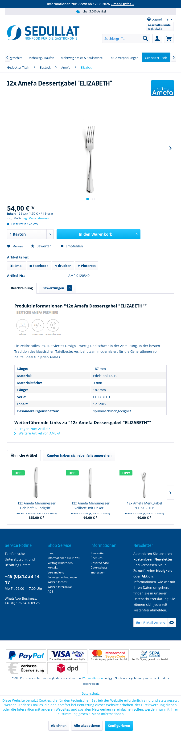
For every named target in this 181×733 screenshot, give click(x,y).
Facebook (40, 265)
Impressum (97, 572)
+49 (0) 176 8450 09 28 (22, 603)
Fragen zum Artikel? (34, 428)
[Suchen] (145, 38)
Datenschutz (98, 567)
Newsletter (97, 553)
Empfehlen (74, 246)
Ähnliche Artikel (24, 455)
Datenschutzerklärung (151, 599)
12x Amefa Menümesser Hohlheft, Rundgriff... (36, 505)
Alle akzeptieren (87, 725)
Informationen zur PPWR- (64, 558)
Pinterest (88, 265)
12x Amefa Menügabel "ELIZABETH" (144, 505)
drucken (64, 265)
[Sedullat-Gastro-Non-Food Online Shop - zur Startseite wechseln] (43, 32)
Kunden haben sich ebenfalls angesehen (79, 455)
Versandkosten (93, 678)
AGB (50, 592)
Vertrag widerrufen (60, 563)
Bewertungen (56, 288)
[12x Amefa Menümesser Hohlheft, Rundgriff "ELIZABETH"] (36, 482)
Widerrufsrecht (57, 582)
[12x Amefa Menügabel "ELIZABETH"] (144, 482)
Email (18, 265)
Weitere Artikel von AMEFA (39, 433)
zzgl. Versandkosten (35, 218)
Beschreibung (22, 288)
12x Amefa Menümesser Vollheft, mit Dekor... (90, 505)
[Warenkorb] (168, 38)
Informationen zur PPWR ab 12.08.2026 (90, 4)
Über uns (96, 558)
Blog (50, 553)
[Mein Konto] (157, 38)
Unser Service (99, 563)
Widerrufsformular (60, 587)
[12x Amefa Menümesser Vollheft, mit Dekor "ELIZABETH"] (90, 482)
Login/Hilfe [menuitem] (160, 19)
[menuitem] (126, 38)
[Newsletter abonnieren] (172, 622)
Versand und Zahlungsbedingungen (62, 574)
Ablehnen (58, 725)
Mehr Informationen (108, 714)
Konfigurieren (119, 725)
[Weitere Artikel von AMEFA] (162, 88)
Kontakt (53, 567)
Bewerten (44, 246)
